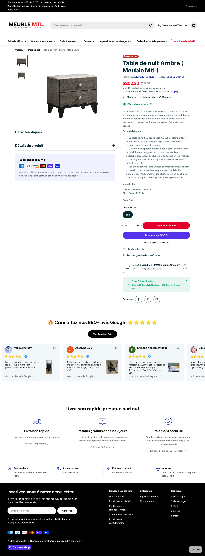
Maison (19, 49)
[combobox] (102, 25)
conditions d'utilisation (55, 519)
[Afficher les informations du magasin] (185, 266)
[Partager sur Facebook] (138, 299)
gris (128, 214)
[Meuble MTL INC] (80, 362)
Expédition (128, 88)
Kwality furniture (145, 76)
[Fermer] (186, 280)
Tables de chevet (174, 76)
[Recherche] (151, 25)
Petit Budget (33, 49)
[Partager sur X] (147, 299)
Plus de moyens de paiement (156, 242)
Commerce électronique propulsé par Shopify (58, 540)
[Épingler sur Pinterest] (156, 299)
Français (190, 6)
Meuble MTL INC (24, 540)
